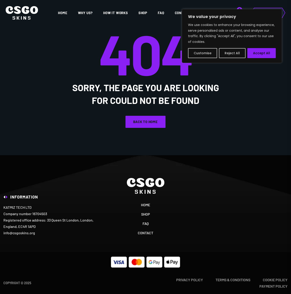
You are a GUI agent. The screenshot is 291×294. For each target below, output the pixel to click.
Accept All (261, 53)
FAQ (161, 13)
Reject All (232, 53)
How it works (115, 13)
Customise (202, 53)
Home (62, 13)
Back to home (145, 122)
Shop (142, 13)
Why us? (85, 13)
